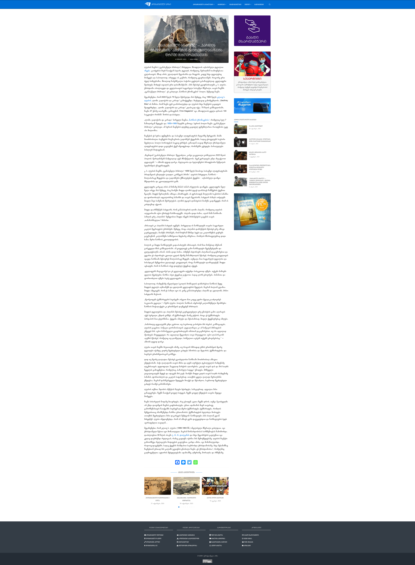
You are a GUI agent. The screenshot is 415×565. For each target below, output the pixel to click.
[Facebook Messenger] (183, 462)
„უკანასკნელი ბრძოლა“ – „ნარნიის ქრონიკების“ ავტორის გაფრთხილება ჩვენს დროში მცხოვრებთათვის (259, 181)
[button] (147, 492)
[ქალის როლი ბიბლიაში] (215, 486)
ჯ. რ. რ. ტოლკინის (180, 435)
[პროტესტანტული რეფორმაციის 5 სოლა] (157, 486)
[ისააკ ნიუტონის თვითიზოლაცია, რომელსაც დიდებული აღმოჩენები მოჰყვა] (240, 169)
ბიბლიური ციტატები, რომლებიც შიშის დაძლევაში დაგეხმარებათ (260, 140)
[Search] (270, 4)
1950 (169, 123)
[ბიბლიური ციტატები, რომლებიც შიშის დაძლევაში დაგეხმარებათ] (240, 142)
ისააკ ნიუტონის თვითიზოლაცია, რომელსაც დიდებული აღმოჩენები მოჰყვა (260, 167)
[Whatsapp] (195, 462)
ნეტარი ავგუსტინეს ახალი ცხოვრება (257, 153)
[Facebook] (177, 462)
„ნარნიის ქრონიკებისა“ (199, 120)
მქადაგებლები (235, 4)
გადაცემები (259, 4)
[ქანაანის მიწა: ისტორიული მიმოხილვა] (186, 486)
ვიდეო (247, 4)
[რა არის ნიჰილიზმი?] (240, 129)
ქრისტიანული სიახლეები (203, 4)
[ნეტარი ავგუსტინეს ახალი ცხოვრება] (240, 155)
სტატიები (221, 4)
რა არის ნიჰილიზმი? (256, 126)
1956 (174, 123)
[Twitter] (189, 462)
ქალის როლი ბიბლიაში (215, 498)
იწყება (147, 71)
